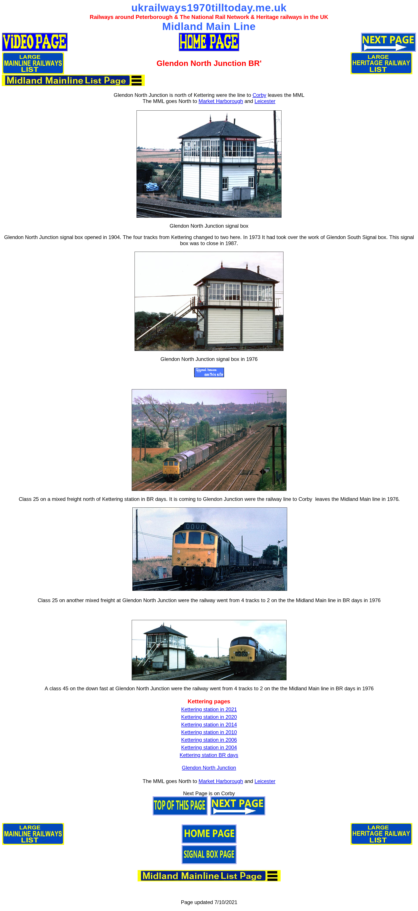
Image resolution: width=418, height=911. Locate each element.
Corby (259, 95)
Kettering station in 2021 (209, 709)
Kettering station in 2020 (209, 717)
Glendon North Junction (209, 768)
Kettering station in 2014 (209, 724)
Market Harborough (221, 101)
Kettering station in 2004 (209, 747)
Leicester (265, 101)
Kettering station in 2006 (209, 740)
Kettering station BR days (209, 755)
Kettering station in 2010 (209, 732)
